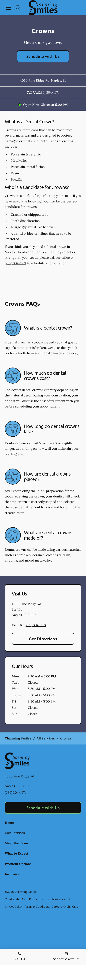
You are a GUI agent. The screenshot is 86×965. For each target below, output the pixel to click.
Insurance (12, 874)
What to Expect (16, 853)
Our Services (15, 833)
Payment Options (18, 864)
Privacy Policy (13, 906)
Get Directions (43, 638)
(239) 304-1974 (49, 92)
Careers (57, 906)
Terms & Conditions (37, 906)
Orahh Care (70, 906)
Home (9, 823)
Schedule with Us (43, 56)
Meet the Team (16, 843)
